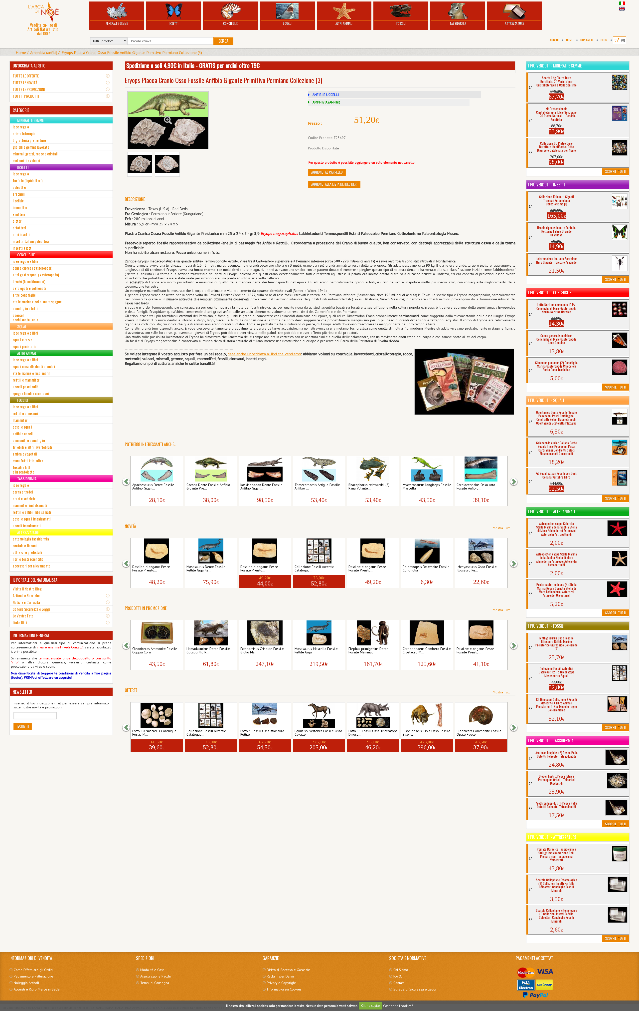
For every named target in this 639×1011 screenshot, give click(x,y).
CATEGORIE (21, 110)
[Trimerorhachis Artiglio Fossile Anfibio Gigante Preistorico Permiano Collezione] (319, 469)
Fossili (401, 23)
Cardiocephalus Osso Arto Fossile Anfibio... (476, 487)
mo (298, 353)
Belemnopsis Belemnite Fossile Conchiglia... (426, 568)
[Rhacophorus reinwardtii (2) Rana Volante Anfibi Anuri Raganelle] (372, 469)
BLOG (604, 40)
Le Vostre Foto (23, 615)
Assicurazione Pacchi (155, 976)
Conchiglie (230, 23)
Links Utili (20, 622)
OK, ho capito (370, 1006)
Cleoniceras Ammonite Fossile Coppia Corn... (154, 650)
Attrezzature (514, 23)
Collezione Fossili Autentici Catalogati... (314, 568)
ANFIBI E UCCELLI (326, 94)
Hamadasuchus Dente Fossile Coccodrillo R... (208, 650)
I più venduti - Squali (546, 400)
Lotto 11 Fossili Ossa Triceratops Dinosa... (372, 733)
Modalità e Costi (152, 970)
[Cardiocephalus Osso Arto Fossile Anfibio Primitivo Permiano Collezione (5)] (481, 469)
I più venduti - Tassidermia (551, 740)
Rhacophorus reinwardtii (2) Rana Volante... (368, 487)
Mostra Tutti (501, 528)
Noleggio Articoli (26, 983)
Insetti (173, 23)
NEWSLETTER (22, 691)
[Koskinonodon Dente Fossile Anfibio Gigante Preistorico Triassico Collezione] (264, 469)
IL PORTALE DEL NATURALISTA (35, 579)
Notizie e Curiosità (26, 602)
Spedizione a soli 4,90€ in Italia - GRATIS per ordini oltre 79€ (193, 65)
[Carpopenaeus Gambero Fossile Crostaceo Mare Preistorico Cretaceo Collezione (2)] (427, 632)
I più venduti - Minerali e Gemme (555, 65)
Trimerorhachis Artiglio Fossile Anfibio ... (317, 487)
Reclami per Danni (280, 976)
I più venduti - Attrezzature (552, 837)
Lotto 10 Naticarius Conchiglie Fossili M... (154, 733)
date (231, 353)
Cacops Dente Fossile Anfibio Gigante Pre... (208, 487)
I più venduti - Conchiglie (549, 292)
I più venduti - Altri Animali (551, 511)
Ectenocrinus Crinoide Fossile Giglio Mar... (262, 650)
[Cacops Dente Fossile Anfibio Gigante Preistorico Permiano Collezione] (210, 469)
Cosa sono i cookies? (398, 1006)
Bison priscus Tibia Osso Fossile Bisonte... (426, 733)
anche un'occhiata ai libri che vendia (265, 353)
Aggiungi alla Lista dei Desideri (334, 184)
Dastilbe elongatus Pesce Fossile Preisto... (151, 568)
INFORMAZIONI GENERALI (31, 635)
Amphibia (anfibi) (43, 52)
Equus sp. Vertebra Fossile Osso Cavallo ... (318, 733)
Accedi (554, 40)
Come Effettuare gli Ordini (33, 970)
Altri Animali (343, 23)
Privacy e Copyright (281, 983)
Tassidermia (458, 23)
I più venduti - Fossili (546, 625)
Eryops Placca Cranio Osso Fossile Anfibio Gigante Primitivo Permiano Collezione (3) (132, 52)
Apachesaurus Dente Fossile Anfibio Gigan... (153, 487)
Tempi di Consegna (154, 983)
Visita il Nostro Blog (27, 588)
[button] (128, 481)
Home (569, 40)
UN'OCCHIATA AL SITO (29, 65)
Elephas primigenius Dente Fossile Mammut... (368, 650)
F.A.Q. (397, 976)
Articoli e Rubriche (26, 595)
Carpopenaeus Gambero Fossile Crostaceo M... (427, 650)
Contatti (586, 40)
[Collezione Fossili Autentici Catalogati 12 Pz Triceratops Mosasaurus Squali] (319, 550)
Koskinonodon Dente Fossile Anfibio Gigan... (261, 487)
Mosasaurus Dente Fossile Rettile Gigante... (205, 568)
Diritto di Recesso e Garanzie (288, 970)
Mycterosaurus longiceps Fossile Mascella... (427, 487)
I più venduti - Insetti (546, 184)
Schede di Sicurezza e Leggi (414, 989)
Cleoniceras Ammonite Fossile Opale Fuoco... (479, 733)
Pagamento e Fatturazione (33, 976)
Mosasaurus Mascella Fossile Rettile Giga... (316, 650)
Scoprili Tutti (615, 171)
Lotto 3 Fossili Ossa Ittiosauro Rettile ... (262, 733)
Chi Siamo (400, 970)
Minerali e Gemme (117, 23)
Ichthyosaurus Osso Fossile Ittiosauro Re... (477, 568)
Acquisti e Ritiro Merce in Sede (37, 989)
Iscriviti (23, 726)
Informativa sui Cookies (284, 989)
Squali (287, 23)
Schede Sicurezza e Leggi (31, 609)
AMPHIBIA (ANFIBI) (326, 102)
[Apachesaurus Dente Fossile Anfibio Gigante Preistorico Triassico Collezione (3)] (156, 469)
